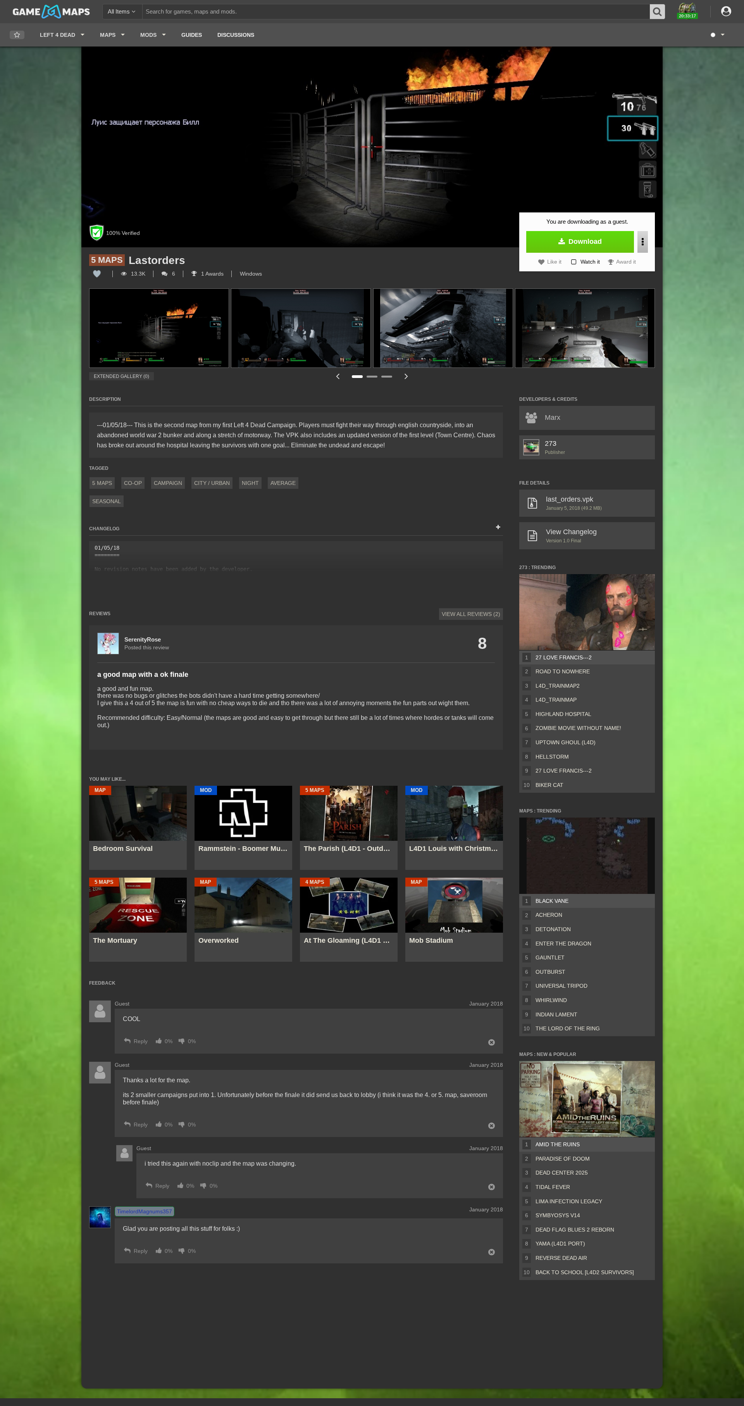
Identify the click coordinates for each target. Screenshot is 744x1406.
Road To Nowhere (563, 671)
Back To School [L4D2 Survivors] (585, 1272)
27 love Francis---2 (564, 657)
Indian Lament (556, 1014)
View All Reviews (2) (471, 614)
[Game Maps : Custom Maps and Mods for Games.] (51, 11)
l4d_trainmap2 (558, 686)
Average (283, 483)
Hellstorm (552, 757)
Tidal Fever (553, 1187)
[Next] (406, 376)
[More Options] (642, 242)
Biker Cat (549, 785)
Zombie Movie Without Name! (578, 728)
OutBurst (550, 972)
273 (550, 443)
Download (584, 241)
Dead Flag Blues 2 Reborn (575, 1230)
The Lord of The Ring (568, 1028)
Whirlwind (551, 1000)
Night (250, 483)
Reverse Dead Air (561, 1258)
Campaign (168, 483)
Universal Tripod (561, 986)
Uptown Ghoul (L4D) (566, 742)
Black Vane (552, 901)
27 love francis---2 (564, 771)
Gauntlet (550, 957)
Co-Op (133, 483)
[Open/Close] (498, 527)
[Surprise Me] (717, 35)
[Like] (97, 274)
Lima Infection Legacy (569, 1201)
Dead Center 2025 (562, 1173)
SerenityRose (142, 639)
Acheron (549, 915)
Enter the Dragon (563, 943)
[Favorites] (17, 35)
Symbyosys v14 (558, 1215)
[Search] (657, 11)
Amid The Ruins (558, 1144)
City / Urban (212, 483)
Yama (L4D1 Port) (560, 1243)
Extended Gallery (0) (121, 376)
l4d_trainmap (556, 700)
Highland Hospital (563, 714)
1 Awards (212, 274)
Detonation (553, 929)
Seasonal (106, 501)
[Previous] (337, 376)
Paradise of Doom (563, 1159)
